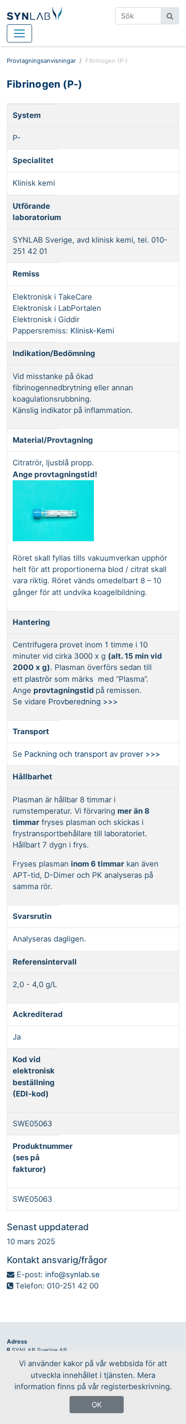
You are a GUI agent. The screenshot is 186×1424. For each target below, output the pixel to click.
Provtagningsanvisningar (41, 60)
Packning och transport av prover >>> (92, 754)
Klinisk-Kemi (92, 330)
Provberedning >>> (83, 701)
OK (97, 1404)
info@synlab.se (72, 1274)
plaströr (39, 679)
